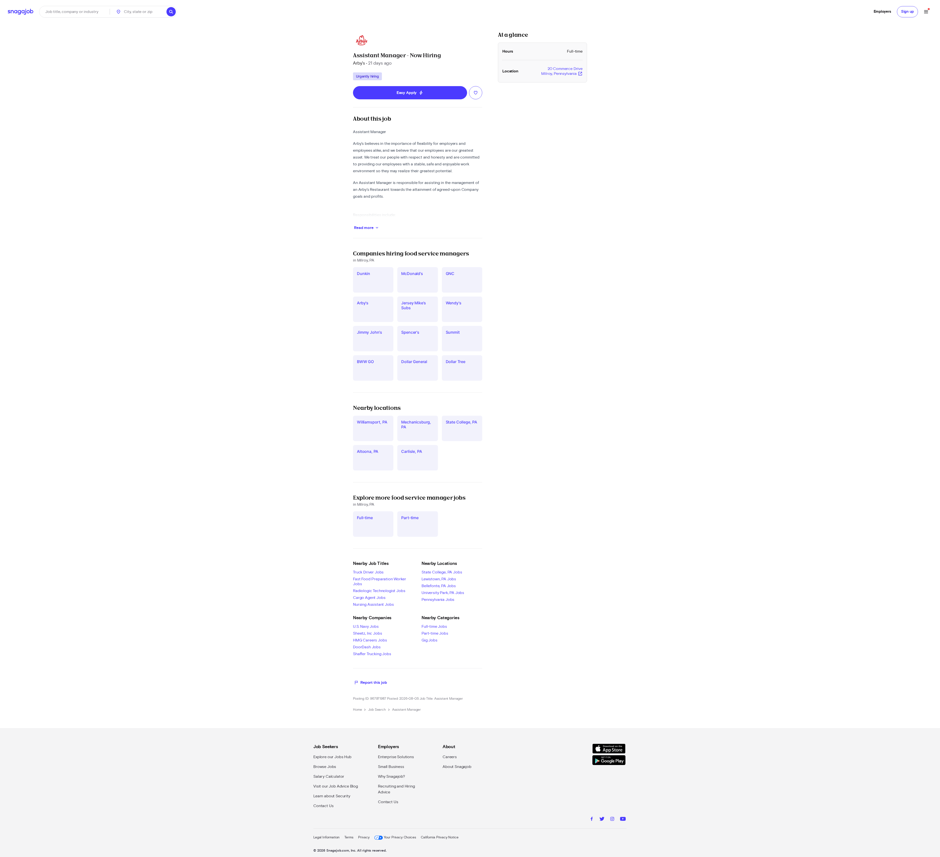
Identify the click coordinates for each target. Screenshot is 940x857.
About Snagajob (457, 767)
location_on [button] (118, 11)
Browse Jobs (324, 767)
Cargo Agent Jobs (369, 598)
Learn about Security (331, 796)
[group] (367, 76)
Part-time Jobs (435, 633)
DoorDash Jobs (367, 647)
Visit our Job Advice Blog (335, 786)
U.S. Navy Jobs (366, 626)
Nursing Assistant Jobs (373, 604)
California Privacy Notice (439, 837)
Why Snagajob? (391, 776)
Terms (348, 837)
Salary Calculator (328, 776)
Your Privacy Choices (400, 837)
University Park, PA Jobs (443, 593)
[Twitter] (601, 820)
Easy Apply (410, 93)
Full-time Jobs (434, 626)
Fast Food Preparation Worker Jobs (379, 581)
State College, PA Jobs (442, 572)
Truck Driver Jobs (368, 572)
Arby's (359, 63)
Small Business (391, 767)
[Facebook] (592, 820)
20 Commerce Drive (562, 71)
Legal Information (326, 837)
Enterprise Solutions (396, 757)
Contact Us (323, 806)
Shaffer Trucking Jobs (372, 654)
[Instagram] (612, 820)
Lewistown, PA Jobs (439, 579)
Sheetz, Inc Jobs (367, 633)
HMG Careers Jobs (370, 640)
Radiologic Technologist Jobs (379, 591)
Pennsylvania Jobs (438, 600)
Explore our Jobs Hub (332, 757)
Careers (450, 757)
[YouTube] (623, 820)
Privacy (363, 837)
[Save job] (475, 92)
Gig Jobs (429, 640)
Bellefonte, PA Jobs (439, 586)
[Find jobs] (171, 11)
